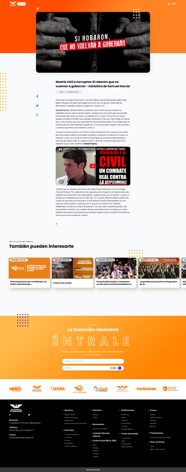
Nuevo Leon (21, 4)
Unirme (113, 368)
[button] (183, 273)
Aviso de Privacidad (93, 470)
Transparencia (156, 433)
